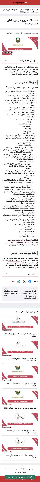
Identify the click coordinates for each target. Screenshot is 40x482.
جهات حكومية (24, 10)
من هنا (31, 93)
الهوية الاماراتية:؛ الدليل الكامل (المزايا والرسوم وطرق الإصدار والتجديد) (29, 294)
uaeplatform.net (14, 260)
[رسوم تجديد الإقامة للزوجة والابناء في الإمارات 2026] (20, 449)
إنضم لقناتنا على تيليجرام (18, 477)
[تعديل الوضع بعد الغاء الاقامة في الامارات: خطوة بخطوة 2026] (20, 424)
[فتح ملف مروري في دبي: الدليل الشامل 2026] (20, 401)
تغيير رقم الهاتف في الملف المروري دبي (23, 245)
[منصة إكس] (24, 281)
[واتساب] (18, 281)
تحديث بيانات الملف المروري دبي (19, 240)
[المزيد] (13, 281)
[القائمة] (36, 3)
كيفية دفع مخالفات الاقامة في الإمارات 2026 (11, 293)
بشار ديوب (27, 33)
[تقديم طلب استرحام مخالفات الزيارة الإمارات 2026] (20, 327)
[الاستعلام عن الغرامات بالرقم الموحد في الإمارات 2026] (20, 352)
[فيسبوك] (29, 281)
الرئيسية (35, 10)
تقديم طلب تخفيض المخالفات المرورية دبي (22, 242)
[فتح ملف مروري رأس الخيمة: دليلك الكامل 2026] (20, 377)
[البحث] (4, 3)
